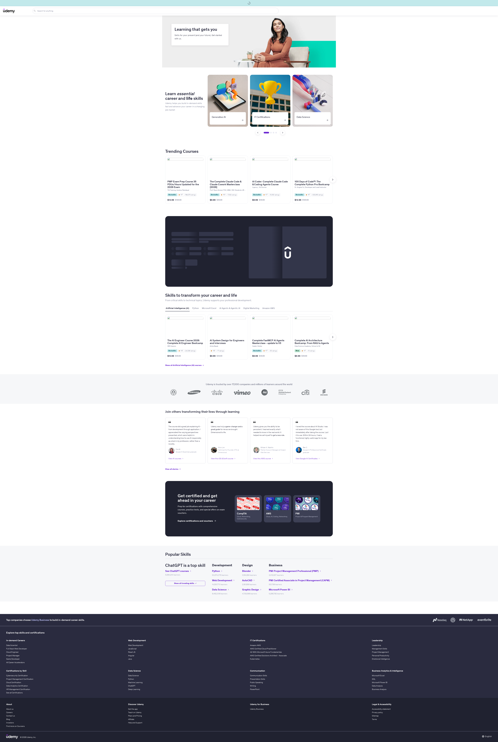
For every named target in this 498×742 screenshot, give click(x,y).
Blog (8, 719)
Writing (253, 686)
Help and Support (135, 722)
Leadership (376, 645)
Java (130, 659)
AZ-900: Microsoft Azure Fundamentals (266, 652)
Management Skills (379, 649)
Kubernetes (255, 659)
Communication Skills (258, 675)
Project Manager (13, 655)
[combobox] (156, 11)
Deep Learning (134, 689)
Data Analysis (377, 686)
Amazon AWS (255, 645)
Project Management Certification (19, 679)
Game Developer (13, 659)
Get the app (133, 709)
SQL (373, 679)
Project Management (380, 652)
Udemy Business (40, 619)
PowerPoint (255, 689)
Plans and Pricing (135, 716)
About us (9, 709)
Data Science (133, 675)
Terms (374, 719)
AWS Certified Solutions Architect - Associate (268, 655)
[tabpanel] (249, 342)
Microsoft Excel (378, 675)
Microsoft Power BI (380, 682)
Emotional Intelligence (381, 659)
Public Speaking (256, 682)
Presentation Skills (257, 679)
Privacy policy (377, 712)
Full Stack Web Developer (16, 649)
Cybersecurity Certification (17, 675)
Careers (9, 712)
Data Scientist (12, 645)
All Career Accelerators (15, 662)
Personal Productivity (380, 655)
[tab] (177, 308)
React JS (131, 652)
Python (131, 679)
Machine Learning (135, 682)
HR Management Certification (18, 689)
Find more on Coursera (15, 726)
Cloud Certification (13, 682)
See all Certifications (14, 693)
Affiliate (131, 719)
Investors (10, 722)
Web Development (135, 645)
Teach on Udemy (134, 712)
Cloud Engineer (12, 652)
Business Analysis (379, 689)
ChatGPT (131, 686)
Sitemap (375, 716)
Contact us (10, 716)
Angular (131, 655)
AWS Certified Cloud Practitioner (263, 649)
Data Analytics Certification (17, 686)
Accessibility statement (381, 709)
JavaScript (132, 649)
